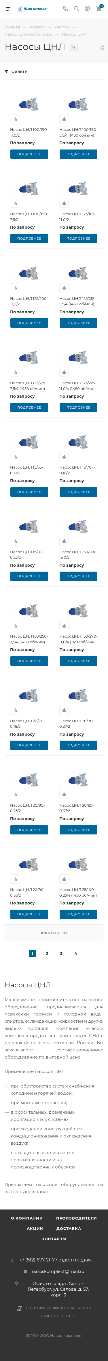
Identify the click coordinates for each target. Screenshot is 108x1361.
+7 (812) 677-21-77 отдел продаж (55, 1260)
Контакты (54, 1238)
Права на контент (58, 1316)
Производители (76, 1218)
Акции (35, 1228)
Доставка (68, 1228)
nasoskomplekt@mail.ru (58, 1271)
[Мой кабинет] (87, 9)
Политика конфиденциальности (58, 1308)
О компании (27, 1218)
